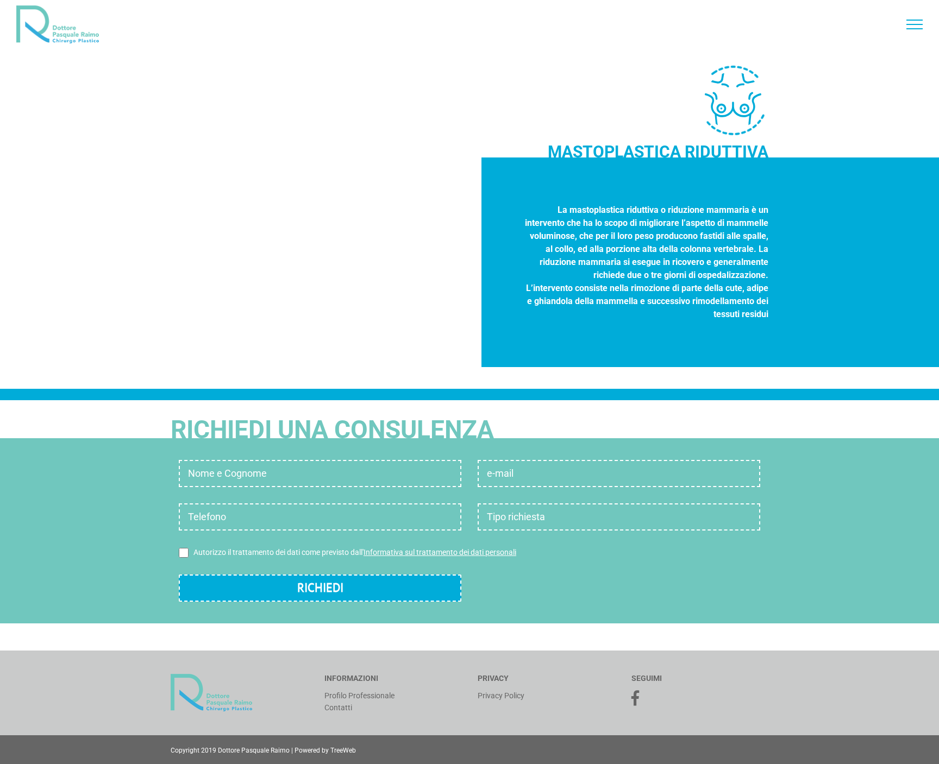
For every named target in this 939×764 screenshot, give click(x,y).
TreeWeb (343, 750)
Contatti (338, 707)
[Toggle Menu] (914, 24)
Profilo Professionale (359, 695)
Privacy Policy (501, 695)
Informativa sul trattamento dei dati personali (440, 552)
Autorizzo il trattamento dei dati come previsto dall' (354, 552)
